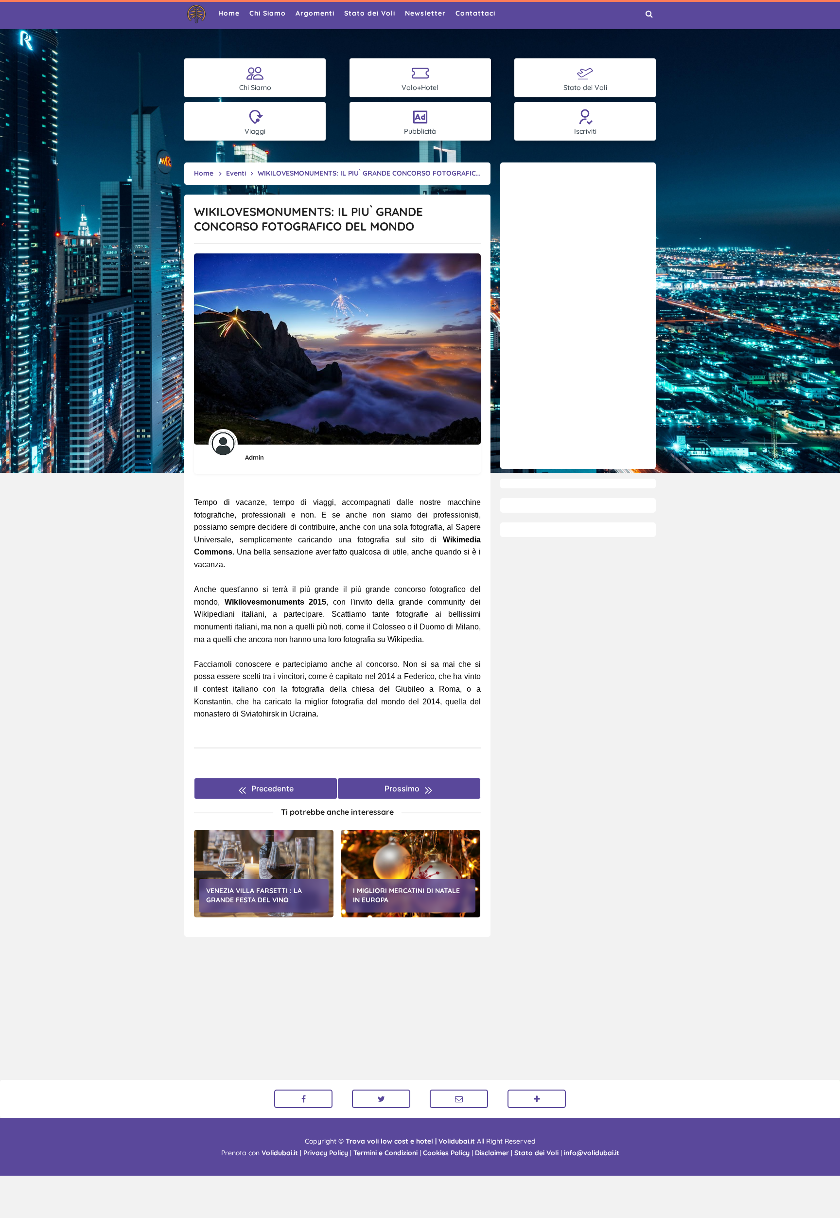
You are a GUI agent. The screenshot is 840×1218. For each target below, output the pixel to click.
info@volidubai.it (591, 1152)
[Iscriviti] (537, 1099)
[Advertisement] (578, 316)
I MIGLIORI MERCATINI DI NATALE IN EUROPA (406, 895)
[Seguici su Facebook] (303, 1099)
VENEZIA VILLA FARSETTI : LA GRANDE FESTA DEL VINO (254, 895)
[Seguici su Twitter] (381, 1099)
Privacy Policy (325, 1152)
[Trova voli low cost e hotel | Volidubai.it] (196, 14)
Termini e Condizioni (385, 1152)
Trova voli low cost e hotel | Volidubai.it (410, 1141)
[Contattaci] (459, 1099)
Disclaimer (492, 1152)
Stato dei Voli (536, 1152)
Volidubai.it (280, 1152)
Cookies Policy (446, 1152)
